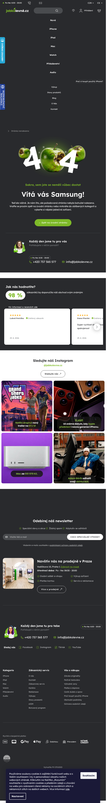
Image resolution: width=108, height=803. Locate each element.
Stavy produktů (35, 700)
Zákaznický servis (37, 684)
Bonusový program (37, 708)
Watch (6, 688)
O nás (31, 676)
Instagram (45, 647)
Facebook (28, 647)
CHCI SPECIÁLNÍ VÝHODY (85, 537)
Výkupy (32, 696)
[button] (97, 327)
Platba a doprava (71, 688)
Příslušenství (8, 692)
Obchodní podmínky (73, 700)
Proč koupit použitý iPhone (76, 696)
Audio (5, 696)
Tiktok (61, 647)
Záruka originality (72, 676)
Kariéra (32, 688)
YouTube (76, 647)
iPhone (6, 676)
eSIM (31, 704)
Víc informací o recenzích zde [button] (22, 307)
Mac (4, 684)
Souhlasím (89, 775)
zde (67, 789)
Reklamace (34, 692)
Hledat (56, 10)
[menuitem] (53, 20)
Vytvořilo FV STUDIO (53, 767)
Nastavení (18, 796)
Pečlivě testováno (72, 680)
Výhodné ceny (70, 684)
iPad (5, 680)
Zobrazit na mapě (70, 566)
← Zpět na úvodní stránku (53, 222)
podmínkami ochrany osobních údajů (66, 545)
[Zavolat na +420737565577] (33, 3)
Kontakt (32, 680)
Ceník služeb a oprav (73, 692)
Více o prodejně (50, 589)
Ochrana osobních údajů (75, 704)
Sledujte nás (51, 374)
